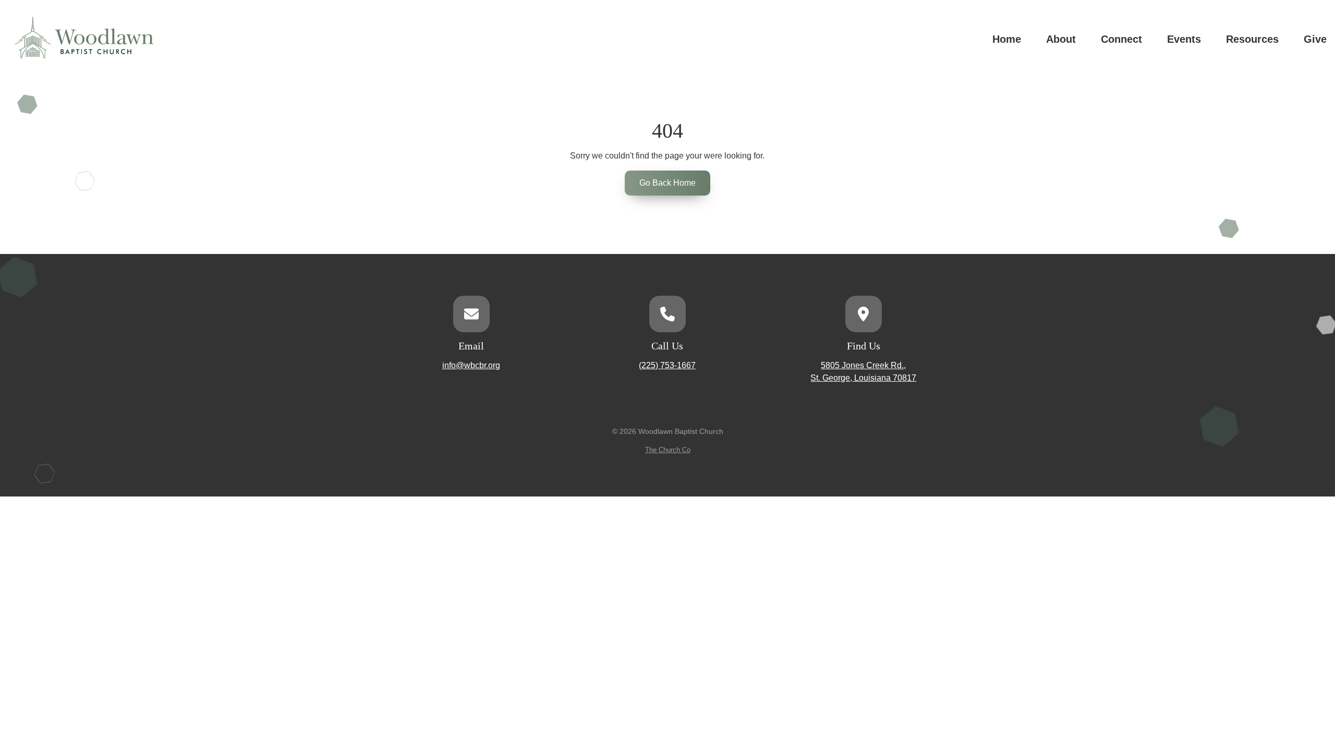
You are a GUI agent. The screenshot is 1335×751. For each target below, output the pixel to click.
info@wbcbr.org (471, 365)
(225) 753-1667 (667, 365)
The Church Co (667, 450)
